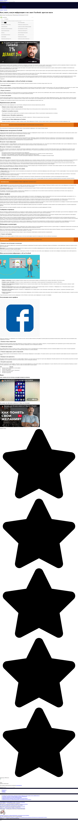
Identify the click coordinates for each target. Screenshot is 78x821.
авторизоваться (19, 785)
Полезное (4, 6)
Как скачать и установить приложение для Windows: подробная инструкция (14, 804)
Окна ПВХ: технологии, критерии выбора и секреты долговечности (14, 796)
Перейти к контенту (3, 0)
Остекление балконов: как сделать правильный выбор (12, 797)
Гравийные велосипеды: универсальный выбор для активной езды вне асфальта (16, 799)
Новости (3, 8)
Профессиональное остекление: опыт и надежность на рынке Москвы (15, 798)
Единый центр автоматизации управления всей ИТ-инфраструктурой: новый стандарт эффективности (21, 795)
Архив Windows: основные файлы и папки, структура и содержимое (12, 802)
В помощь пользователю (4, 2)
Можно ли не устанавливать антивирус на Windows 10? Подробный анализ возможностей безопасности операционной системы (23, 817)
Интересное (4, 7)
